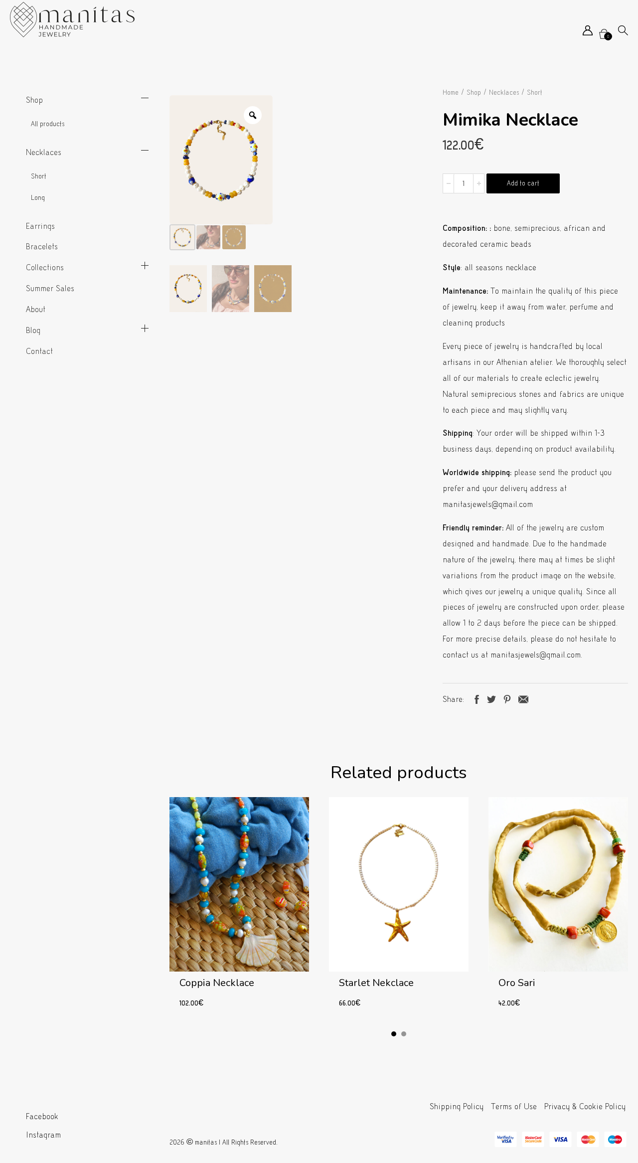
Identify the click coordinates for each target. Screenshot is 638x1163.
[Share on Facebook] (476, 698)
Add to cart (523, 183)
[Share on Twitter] (491, 698)
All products (47, 124)
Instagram (43, 1135)
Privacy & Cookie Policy (585, 1106)
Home (451, 92)
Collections (45, 267)
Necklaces (43, 152)
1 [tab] (393, 1033)
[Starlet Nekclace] (399, 908)
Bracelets (42, 246)
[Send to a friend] (523, 698)
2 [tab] (403, 1033)
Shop (34, 100)
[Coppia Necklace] (239, 908)
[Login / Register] (588, 32)
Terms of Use (514, 1106)
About (35, 309)
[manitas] (72, 19)
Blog (33, 330)
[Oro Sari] (558, 908)
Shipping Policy (456, 1106)
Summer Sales (50, 288)
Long (38, 197)
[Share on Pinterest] (507, 698)
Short (38, 176)
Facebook (42, 1116)
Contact (39, 351)
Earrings (40, 226)
